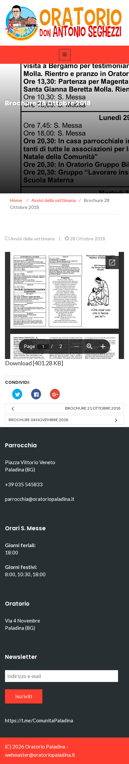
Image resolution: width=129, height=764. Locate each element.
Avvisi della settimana (32, 238)
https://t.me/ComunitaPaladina (39, 720)
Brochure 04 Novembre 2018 (38, 419)
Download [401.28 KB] (34, 363)
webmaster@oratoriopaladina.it (40, 755)
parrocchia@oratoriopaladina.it (39, 499)
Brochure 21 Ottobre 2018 (92, 408)
